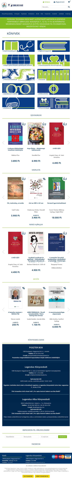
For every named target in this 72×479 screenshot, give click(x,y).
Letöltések (61, 13)
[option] (15, 141)
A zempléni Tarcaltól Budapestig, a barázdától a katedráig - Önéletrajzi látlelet (57, 260)
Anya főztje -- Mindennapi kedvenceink (36, 149)
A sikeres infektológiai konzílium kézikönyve (15, 149)
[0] (69, 2)
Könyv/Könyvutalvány (7, 13)
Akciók (37, 13)
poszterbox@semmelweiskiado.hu (38, 355)
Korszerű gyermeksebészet (56, 203)
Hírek (42, 13)
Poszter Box (47, 13)
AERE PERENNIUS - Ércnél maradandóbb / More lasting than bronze (36, 313)
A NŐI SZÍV (57, 148)
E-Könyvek (17, 13)
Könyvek (13, 33)
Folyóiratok (24, 13)
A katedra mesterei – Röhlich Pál (15, 313)
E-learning (67, 13)
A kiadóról (54, 13)
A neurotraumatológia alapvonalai (56, 313)
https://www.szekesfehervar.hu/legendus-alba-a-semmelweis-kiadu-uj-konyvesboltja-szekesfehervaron (36, 417)
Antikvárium (31, 13)
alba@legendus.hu (38, 407)
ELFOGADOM (28, 476)
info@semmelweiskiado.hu (38, 375)
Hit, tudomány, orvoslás (15, 203)
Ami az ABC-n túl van (36, 203)
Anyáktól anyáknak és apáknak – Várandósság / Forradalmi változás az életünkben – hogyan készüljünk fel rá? (36, 261)
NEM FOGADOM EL (42, 476)
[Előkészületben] (56, 242)
